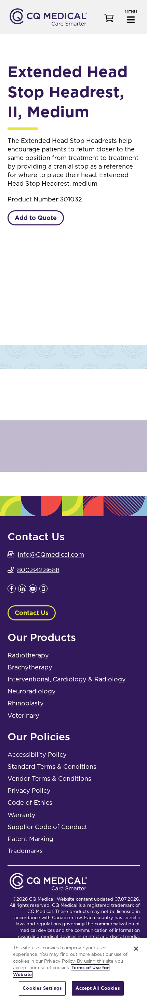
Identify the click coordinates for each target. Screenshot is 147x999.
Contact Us (32, 612)
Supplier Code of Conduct (47, 826)
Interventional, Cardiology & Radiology (67, 679)
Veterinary (23, 715)
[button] (131, 15)
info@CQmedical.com (51, 554)
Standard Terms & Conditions (52, 766)
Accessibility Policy (37, 754)
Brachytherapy (30, 667)
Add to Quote (36, 217)
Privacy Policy (29, 790)
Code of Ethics (30, 802)
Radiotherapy (28, 655)
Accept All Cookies (98, 988)
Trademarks (25, 850)
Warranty (22, 814)
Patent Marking (30, 838)
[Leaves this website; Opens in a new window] (12, 590)
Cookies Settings (42, 988)
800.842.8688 (38, 570)
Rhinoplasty (26, 703)
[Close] (136, 948)
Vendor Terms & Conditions (49, 778)
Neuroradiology (32, 691)
